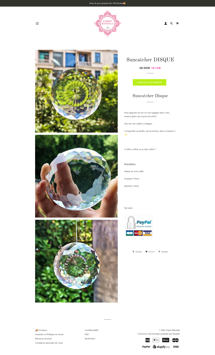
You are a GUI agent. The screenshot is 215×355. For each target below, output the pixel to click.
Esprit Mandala (173, 330)
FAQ (86, 334)
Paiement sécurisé (43, 338)
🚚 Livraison (41, 330)
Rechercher (90, 338)
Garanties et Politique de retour (49, 334)
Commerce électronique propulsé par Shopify (159, 333)
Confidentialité (91, 330)
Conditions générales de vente (49, 343)
